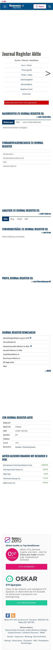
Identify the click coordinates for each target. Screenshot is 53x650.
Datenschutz (17, 640)
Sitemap (7, 640)
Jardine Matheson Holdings (36, 630)
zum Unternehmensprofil (42, 281)
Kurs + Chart (26, 65)
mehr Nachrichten (44, 116)
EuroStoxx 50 (23, 620)
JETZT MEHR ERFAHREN (26, 603)
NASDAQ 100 (43, 620)
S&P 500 (31, 622)
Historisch (26, 94)
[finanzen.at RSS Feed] (13, 615)
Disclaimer (27, 640)
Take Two (7, 474)
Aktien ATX (8, 620)
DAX (15, 620)
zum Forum (47, 232)
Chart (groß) (26, 70)
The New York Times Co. (13, 469)
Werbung (28, 636)
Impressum (19, 636)
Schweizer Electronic (30, 632)
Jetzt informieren (26, 566)
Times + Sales (26, 75)
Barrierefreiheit (39, 636)
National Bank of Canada (15, 630)
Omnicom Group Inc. (12, 478)
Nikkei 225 (23, 622)
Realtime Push (26, 89)
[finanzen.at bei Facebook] (8, 615)
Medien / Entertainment (25, 447)
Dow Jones (33, 620)
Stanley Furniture (15, 632)
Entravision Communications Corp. (17, 465)
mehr (49, 370)
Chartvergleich (26, 79)
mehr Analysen (45, 213)
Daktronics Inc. (9, 483)
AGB (35, 640)
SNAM (42, 632)
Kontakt (10, 636)
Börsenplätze (26, 84)
